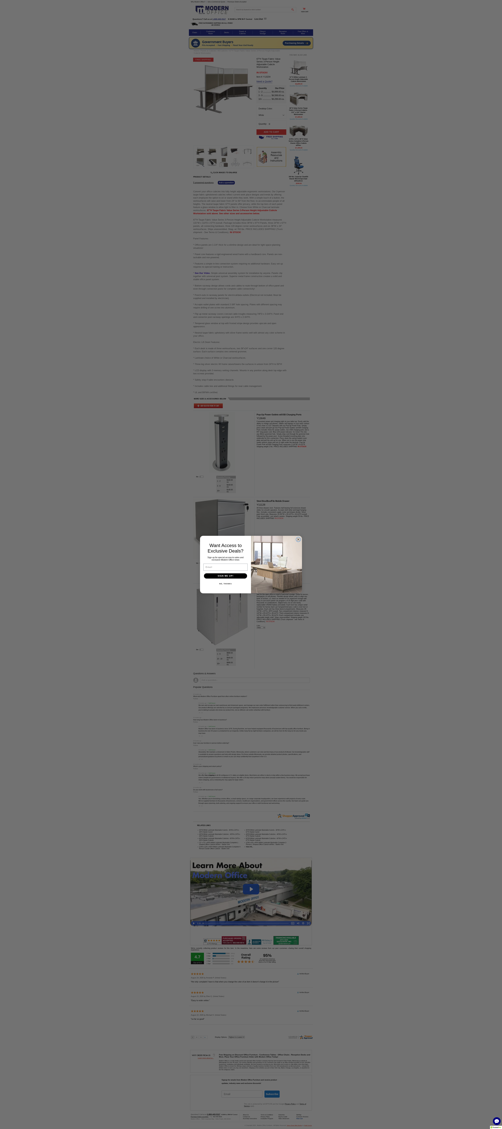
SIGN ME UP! (225, 576)
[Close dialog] (298, 539)
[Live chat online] (497, 1121)
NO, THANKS (225, 584)
